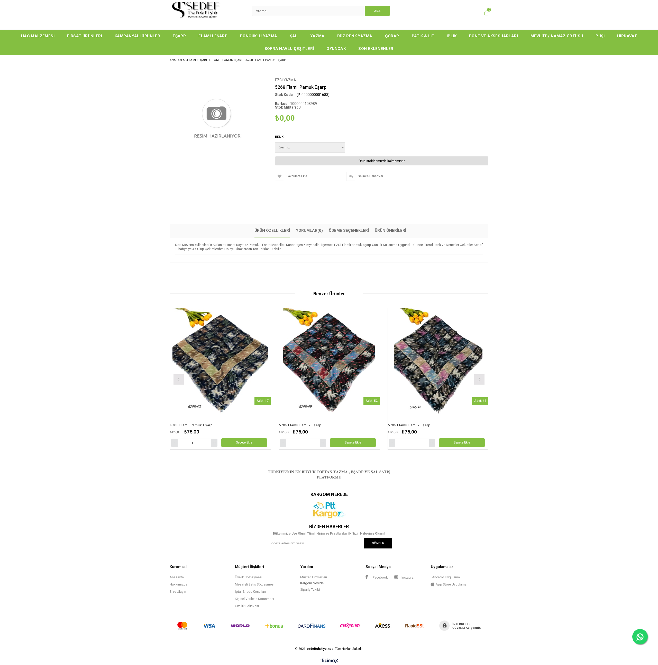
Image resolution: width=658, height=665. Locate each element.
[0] (486, 13)
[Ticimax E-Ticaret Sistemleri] (329, 661)
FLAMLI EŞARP (212, 36)
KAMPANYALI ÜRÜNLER (137, 36)
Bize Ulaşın (178, 591)
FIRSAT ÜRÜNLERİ (84, 36)
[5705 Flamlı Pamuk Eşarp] (220, 361)
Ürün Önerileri (390, 230)
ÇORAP (392, 36)
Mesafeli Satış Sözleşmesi (254, 584)
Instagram (408, 577)
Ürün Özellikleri (272, 230)
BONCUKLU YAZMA (258, 36)
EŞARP (179, 36)
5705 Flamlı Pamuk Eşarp (191, 425)
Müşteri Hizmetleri (313, 577)
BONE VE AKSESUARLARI (493, 36)
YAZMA (317, 36)
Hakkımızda (178, 584)
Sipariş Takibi (310, 589)
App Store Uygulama (451, 584)
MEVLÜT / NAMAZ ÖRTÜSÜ (557, 36)
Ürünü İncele (245, 378)
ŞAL (294, 36)
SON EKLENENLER (376, 48)
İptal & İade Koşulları (250, 591)
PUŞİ (600, 36)
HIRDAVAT (627, 36)
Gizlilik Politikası (247, 606)
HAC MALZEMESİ (37, 36)
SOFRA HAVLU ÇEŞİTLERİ (289, 48)
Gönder (378, 543)
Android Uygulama (446, 577)
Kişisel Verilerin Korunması (254, 599)
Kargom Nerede (312, 583)
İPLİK (451, 36)
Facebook (380, 577)
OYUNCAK (336, 48)
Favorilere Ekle (220, 378)
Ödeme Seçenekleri (349, 230)
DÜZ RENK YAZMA (354, 36)
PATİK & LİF (423, 36)
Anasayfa (177, 577)
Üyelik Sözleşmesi (248, 577)
